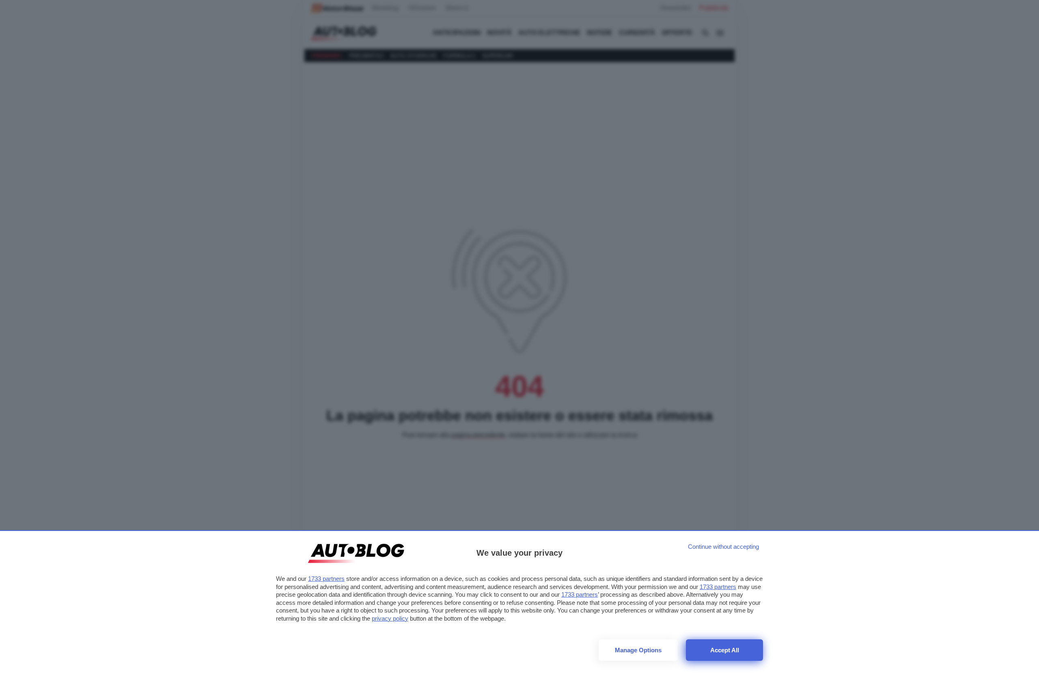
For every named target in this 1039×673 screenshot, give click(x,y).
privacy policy (390, 618)
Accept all (724, 650)
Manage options (638, 650)
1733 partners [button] (326, 578)
